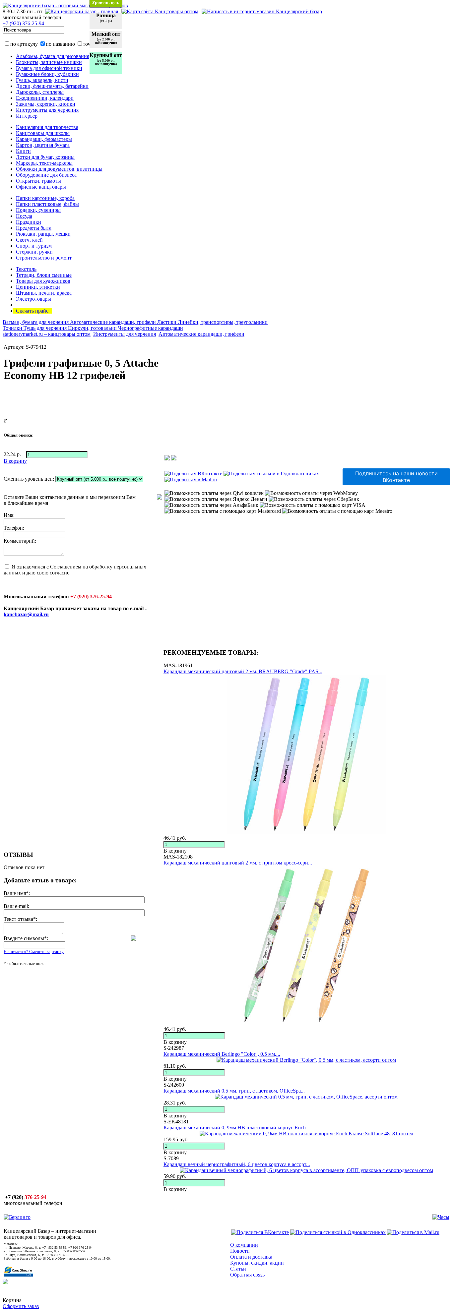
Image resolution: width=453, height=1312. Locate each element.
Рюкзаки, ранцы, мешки (43, 234)
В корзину (175, 851)
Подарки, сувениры (38, 210)
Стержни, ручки (34, 252)
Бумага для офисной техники (49, 68)
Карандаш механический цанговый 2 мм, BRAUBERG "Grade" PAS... (242, 671)
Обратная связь (247, 1275)
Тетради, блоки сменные (44, 275)
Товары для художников (43, 281)
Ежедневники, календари (45, 98)
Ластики (167, 322)
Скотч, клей (29, 240)
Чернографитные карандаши (150, 328)
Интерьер (26, 116)
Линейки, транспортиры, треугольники (223, 322)
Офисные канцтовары (41, 187)
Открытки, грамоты (38, 181)
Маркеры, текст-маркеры (44, 163)
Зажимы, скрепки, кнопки (45, 104)
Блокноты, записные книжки (49, 62)
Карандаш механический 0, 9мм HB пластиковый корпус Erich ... (237, 1127)
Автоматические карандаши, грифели (113, 322)
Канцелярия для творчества (47, 127)
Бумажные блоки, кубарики (47, 74)
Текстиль (26, 269)
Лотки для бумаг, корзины (45, 157)
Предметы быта (33, 228)
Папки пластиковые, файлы (47, 204)
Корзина (12, 1300)
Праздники (28, 222)
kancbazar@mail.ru (26, 614)
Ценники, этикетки (38, 287)
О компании (244, 1245)
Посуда (24, 216)
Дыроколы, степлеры (40, 92)
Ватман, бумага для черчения (36, 322)
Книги (23, 151)
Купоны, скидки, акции (257, 1263)
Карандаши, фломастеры (44, 139)
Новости (240, 1251)
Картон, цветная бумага (43, 145)
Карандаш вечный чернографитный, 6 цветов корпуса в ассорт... (236, 1164)
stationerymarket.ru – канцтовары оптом (47, 334)
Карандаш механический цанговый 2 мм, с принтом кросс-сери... (237, 862)
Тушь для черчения (46, 328)
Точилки (13, 328)
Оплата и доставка (251, 1257)
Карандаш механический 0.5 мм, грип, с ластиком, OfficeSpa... (234, 1091)
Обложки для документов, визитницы (59, 169)
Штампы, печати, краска (44, 293)
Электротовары (33, 299)
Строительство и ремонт (44, 258)
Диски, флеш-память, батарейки (52, 86)
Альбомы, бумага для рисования (52, 56)
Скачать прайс (32, 311)
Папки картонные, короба (45, 198)
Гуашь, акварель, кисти (42, 80)
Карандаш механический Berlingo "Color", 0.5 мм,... (221, 1054)
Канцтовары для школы (43, 133)
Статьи (238, 1269)
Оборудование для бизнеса (46, 175)
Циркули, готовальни (93, 328)
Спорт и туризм (34, 246)
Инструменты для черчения (47, 110)
